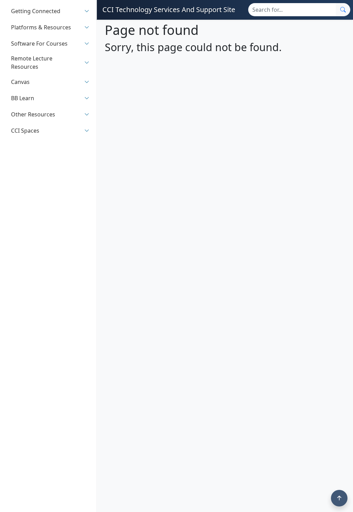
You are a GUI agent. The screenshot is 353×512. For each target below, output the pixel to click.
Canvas (20, 82)
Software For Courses (39, 43)
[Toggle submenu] (87, 11)
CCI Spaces (25, 130)
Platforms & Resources (41, 27)
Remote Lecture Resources (31, 62)
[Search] (343, 9)
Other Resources (33, 114)
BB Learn (22, 98)
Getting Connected (35, 11)
